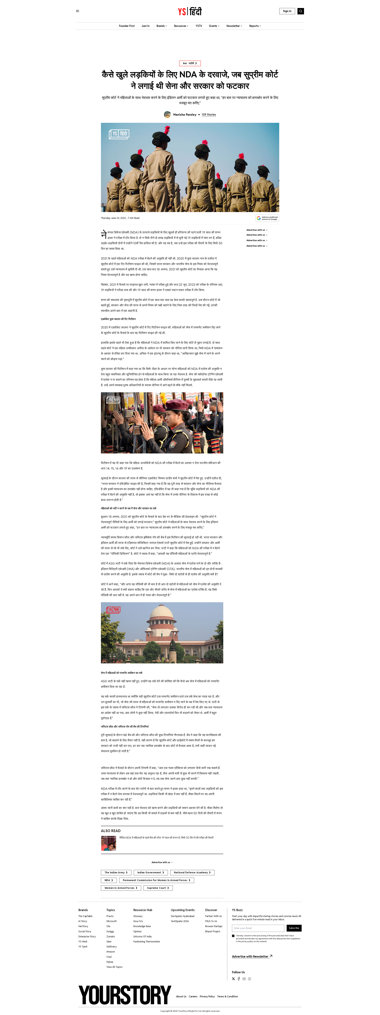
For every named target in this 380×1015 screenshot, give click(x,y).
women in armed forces (120, 888)
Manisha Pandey (184, 114)
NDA (107, 880)
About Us (181, 996)
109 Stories (209, 114)
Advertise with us (161, 862)
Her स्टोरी (188, 63)
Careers (193, 996)
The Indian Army (115, 872)
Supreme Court (156, 888)
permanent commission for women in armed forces (155, 880)
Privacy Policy (207, 996)
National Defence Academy (191, 872)
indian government (149, 872)
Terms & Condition (227, 996)
